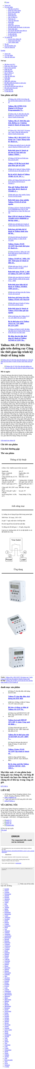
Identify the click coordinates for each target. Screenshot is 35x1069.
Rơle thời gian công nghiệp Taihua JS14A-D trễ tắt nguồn (18, 202)
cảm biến (11, 24)
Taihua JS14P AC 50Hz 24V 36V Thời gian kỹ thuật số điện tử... (19, 261)
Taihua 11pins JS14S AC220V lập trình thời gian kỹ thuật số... (18, 246)
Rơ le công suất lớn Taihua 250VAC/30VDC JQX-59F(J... (18, 766)
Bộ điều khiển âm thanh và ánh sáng (19, 27)
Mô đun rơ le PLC (13, 9)
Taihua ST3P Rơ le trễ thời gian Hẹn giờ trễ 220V (18, 164)
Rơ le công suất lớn (14, 12)
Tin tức (6, 44)
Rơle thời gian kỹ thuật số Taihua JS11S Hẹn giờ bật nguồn (18, 310)
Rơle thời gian (12, 15)
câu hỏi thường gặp (10, 45)
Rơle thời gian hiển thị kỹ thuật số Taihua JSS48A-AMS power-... (18, 287)
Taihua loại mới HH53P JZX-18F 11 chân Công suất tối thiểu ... (19, 722)
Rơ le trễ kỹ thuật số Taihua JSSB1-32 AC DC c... (19, 175)
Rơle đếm (11, 22)
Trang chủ (7, 5)
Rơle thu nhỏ (12, 14)
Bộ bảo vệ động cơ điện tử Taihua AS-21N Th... (18, 708)
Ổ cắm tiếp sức (12, 35)
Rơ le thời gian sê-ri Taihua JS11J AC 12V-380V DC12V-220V (18, 323)
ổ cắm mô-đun (12, 34)
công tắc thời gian (13, 20)
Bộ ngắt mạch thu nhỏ (14, 32)
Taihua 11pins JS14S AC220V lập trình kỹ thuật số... (18, 751)
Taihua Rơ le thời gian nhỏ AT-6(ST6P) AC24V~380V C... (18, 737)
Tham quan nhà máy (14, 40)
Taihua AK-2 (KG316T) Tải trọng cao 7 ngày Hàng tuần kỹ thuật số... (19, 139)
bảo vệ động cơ (12, 17)
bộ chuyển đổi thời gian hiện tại (17, 30)
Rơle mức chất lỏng (14, 25)
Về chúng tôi (8, 37)
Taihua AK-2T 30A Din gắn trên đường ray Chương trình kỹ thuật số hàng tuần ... (19, 124)
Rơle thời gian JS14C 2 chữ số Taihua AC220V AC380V (19, 273)
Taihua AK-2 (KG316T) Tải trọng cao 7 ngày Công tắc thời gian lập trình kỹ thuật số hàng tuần (17, 678)
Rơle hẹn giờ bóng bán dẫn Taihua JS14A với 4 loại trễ (18, 298)
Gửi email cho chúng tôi (8, 440)
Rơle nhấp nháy (13, 29)
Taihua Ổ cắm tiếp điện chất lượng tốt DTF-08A (19, 697)
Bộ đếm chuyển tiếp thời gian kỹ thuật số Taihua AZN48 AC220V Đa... (17, 338)
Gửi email (4, 830)
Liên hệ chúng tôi (9, 47)
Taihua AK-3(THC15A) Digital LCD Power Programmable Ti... (17, 108)
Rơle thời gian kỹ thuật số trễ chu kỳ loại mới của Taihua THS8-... (18, 152)
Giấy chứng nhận (13, 42)
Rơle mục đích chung (14, 10)
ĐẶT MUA (4, 786)
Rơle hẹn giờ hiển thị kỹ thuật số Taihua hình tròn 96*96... (18, 231)
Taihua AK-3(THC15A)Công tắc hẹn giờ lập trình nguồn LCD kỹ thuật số (17, 681)
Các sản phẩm (8, 7)
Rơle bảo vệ (11, 19)
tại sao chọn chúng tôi (14, 39)
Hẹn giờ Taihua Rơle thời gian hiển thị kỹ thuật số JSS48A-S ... (18, 189)
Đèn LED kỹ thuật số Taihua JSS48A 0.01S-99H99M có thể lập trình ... (19, 218)
